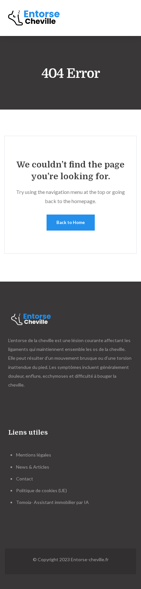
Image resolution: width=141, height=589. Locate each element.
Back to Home (70, 222)
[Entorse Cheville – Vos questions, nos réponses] (38, 18)
